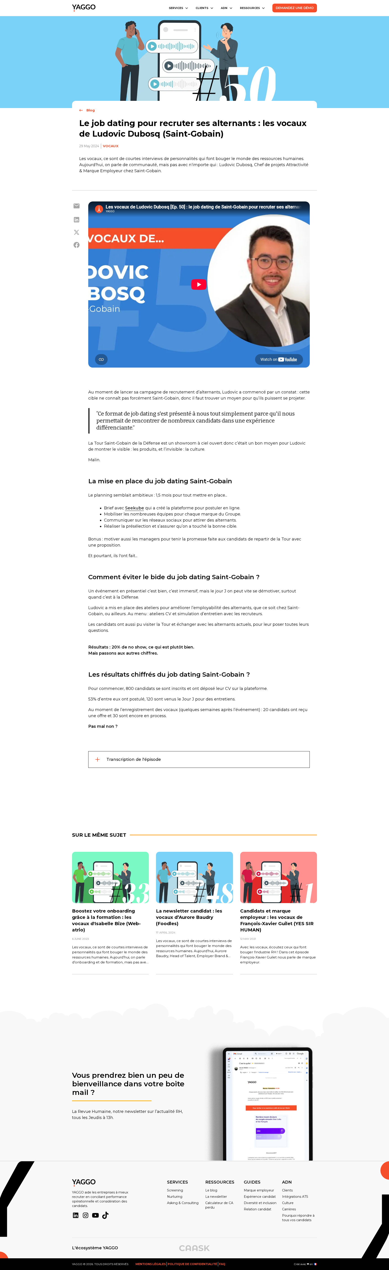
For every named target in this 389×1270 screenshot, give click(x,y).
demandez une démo (295, 8)
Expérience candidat (260, 1197)
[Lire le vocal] (110, 877)
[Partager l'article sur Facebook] (76, 244)
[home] (83, 8)
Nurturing (174, 1197)
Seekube (134, 508)
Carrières (289, 1209)
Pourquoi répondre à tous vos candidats (298, 1218)
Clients (287, 1190)
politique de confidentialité (192, 1264)
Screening (175, 1190)
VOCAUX (110, 146)
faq (222, 1264)
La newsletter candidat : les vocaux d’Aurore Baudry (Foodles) (189, 917)
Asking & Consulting (183, 1203)
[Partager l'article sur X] (76, 232)
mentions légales (151, 1264)
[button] (178, 8)
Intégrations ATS (295, 1197)
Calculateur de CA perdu (219, 1205)
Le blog (211, 1190)
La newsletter (216, 1197)
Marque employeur (259, 1190)
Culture (288, 1203)
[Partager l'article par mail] (76, 206)
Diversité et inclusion (260, 1203)
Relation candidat (257, 1209)
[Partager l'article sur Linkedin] (76, 219)
